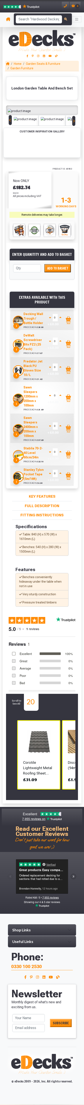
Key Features (42, 496)
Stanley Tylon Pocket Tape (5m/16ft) (33, 474)
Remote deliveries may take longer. (42, 214)
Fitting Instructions (42, 515)
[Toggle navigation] (76, 19)
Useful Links (22, 941)
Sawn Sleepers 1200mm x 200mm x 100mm (30, 396)
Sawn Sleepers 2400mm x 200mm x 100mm (30, 427)
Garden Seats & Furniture (43, 63)
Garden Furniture (21, 68)
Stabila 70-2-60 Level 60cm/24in (33, 453)
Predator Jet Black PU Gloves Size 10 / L (32, 368)
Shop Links (21, 930)
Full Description (42, 506)
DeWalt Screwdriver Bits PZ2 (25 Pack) (32, 342)
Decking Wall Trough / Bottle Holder (33, 318)
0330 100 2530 (26, 966)
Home (18, 63)
